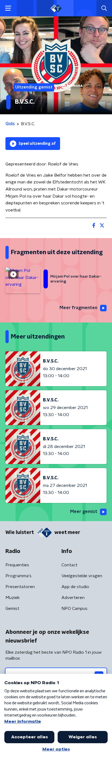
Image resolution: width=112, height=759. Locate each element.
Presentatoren (20, 587)
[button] (8, 8)
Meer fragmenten (78, 308)
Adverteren (73, 597)
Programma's (18, 576)
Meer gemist (83, 511)
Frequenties (17, 565)
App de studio (75, 587)
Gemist (12, 608)
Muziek (12, 597)
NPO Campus (74, 608)
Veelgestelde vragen (81, 576)
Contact (69, 565)
